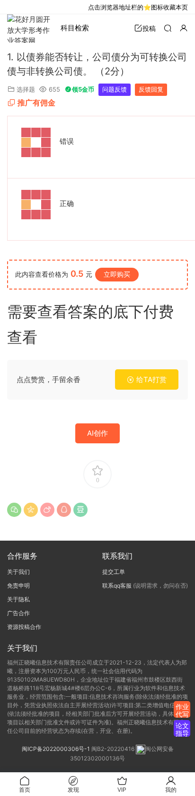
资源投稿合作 (24, 626)
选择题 (26, 89)
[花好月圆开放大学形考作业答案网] (30, 28)
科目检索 (75, 27)
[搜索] (167, 28)
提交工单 (113, 571)
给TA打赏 (150, 379)
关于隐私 (18, 599)
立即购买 (117, 274)
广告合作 (18, 613)
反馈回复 (151, 89)
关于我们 (18, 571)
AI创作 (97, 433)
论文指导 (182, 729)
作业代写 (182, 710)
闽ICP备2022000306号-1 (56, 748)
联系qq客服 (117, 585)
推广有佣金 (36, 102)
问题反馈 (114, 89)
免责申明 (18, 585)
